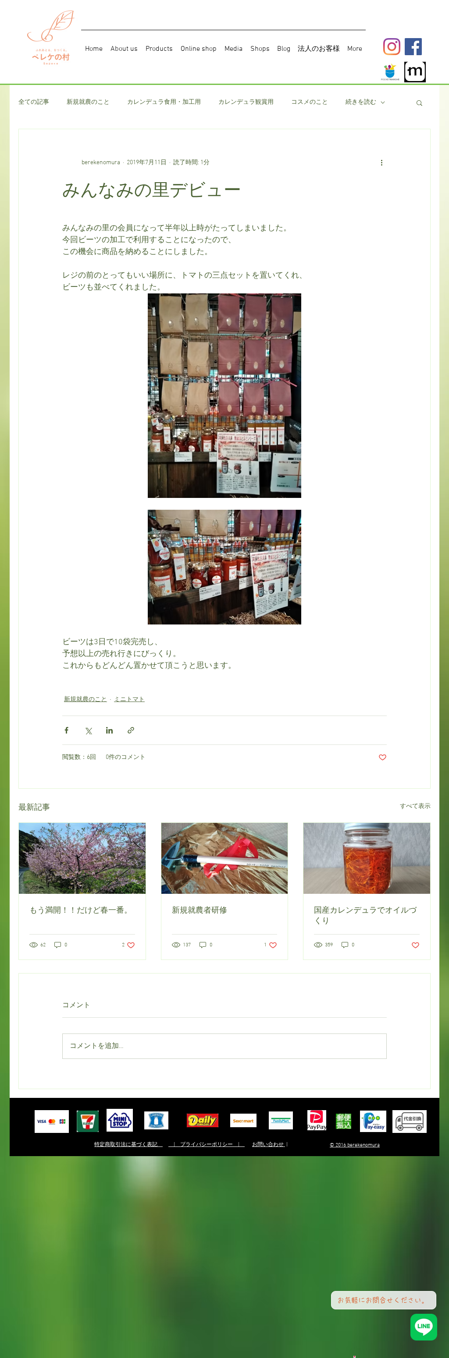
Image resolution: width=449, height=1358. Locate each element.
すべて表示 (415, 806)
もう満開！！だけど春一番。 (80, 910)
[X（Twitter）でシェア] (88, 730)
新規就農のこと (88, 102)
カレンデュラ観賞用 (246, 102)
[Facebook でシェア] (66, 730)
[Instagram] (391, 46)
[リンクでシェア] (131, 730)
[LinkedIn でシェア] (109, 730)
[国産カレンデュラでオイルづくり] (366, 858)
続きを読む (361, 102)
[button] (419, 102)
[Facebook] (413, 46)
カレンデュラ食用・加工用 (164, 102)
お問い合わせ (268, 1145)
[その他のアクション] (381, 162)
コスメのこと (309, 102)
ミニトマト (129, 699)
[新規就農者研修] (224, 858)
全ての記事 (33, 102)
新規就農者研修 (199, 910)
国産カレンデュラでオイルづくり (365, 915)
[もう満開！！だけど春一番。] (82, 858)
